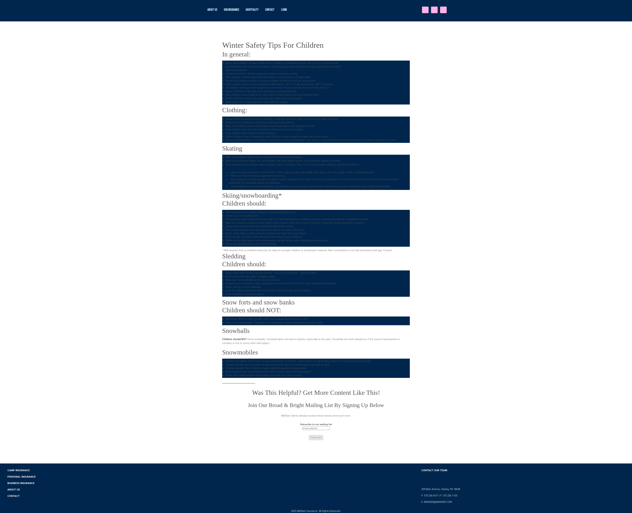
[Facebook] (425, 10)
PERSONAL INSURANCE (21, 476)
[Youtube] (452, 480)
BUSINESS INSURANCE (21, 483)
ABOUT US (13, 489)
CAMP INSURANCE (18, 470)
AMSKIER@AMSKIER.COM (438, 501)
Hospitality (252, 10)
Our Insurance (231, 10)
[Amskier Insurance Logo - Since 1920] (328, 9)
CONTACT (13, 496)
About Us (212, 10)
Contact (270, 10)
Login (284, 10)
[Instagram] (434, 10)
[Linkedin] (443, 10)
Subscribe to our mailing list (316, 424)
